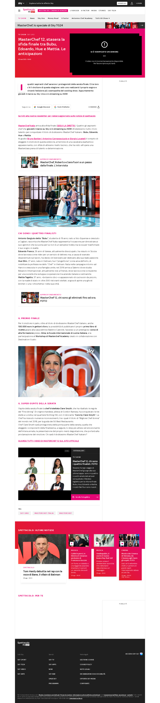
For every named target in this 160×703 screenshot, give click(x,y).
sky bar (52, 674)
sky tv (51, 660)
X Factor (85, 10)
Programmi (53, 683)
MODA (94, 10)
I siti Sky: (21, 654)
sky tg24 (21, 664)
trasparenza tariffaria (111, 695)
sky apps (52, 664)
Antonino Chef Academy (82, 18)
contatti (130, 695)
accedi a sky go (132, 654)
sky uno (24, 513)
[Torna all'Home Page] (29, 10)
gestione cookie (87, 660)
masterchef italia (44, 513)
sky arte (21, 674)
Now (51, 669)
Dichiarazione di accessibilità (92, 674)
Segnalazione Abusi (75, 698)
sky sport (22, 660)
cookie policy (86, 664)
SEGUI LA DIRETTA (66, 125)
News (32, 18)
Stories (102, 10)
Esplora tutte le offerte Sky (41, 3)
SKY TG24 (112, 10)
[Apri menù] (19, 10)
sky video (22, 669)
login (139, 3)
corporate (84, 683)
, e (56, 138)
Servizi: (51, 654)
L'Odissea (74, 10)
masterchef (65, 513)
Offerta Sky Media (88, 679)
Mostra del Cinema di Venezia (53, 10)
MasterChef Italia (26, 125)
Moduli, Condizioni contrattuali (49, 695)
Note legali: (84, 654)
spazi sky (52, 679)
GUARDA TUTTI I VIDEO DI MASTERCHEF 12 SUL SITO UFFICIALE (48, 441)
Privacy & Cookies (66, 695)
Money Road (53, 18)
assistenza (122, 695)
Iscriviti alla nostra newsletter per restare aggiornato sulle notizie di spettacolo (57, 116)
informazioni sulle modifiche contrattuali (86, 695)
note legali (85, 669)
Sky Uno (41, 18)
